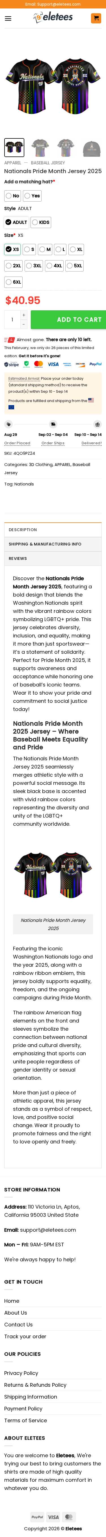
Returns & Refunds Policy (35, 1384)
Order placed (17, 443)
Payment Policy (23, 1408)
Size (10, 235)
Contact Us (18, 1324)
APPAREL (12, 163)
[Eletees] (53, 18)
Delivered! (92, 443)
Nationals (24, 484)
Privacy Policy (21, 1373)
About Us (15, 1312)
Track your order (25, 1336)
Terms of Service (25, 1420)
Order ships (53, 443)
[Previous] (13, 85)
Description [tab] (23, 530)
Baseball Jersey (48, 163)
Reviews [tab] (18, 558)
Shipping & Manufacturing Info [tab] (45, 544)
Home (11, 1300)
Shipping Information (30, 1396)
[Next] (93, 85)
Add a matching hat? (29, 181)
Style (10, 208)
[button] (8, 18)
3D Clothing (41, 464)
